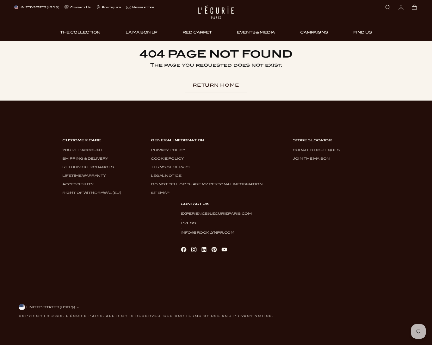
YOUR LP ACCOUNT (82, 150)
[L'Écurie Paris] (216, 14)
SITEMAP (160, 192)
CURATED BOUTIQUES (316, 150)
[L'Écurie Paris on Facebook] (184, 250)
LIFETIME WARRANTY (84, 175)
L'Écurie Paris (84, 315)
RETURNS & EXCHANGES (88, 167)
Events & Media (256, 32)
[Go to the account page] (401, 7)
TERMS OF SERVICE (171, 167)
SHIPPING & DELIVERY (85, 158)
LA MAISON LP (141, 32)
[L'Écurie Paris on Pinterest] (215, 250)
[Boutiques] (108, 7)
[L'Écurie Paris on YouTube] (225, 250)
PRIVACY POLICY (168, 150)
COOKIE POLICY (167, 158)
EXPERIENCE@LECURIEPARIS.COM (216, 213)
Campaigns (314, 32)
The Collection (80, 32)
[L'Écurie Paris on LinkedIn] (204, 250)
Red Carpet (197, 32)
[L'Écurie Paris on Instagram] (194, 250)
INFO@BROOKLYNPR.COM (207, 232)
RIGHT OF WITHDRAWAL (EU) (91, 192)
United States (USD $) (39, 7)
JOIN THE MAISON (311, 158)
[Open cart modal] (414, 7)
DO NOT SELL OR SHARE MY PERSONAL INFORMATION (206, 184)
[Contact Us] (77, 7)
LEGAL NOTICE (166, 175)
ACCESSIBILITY (78, 184)
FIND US (362, 32)
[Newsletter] (140, 7)
